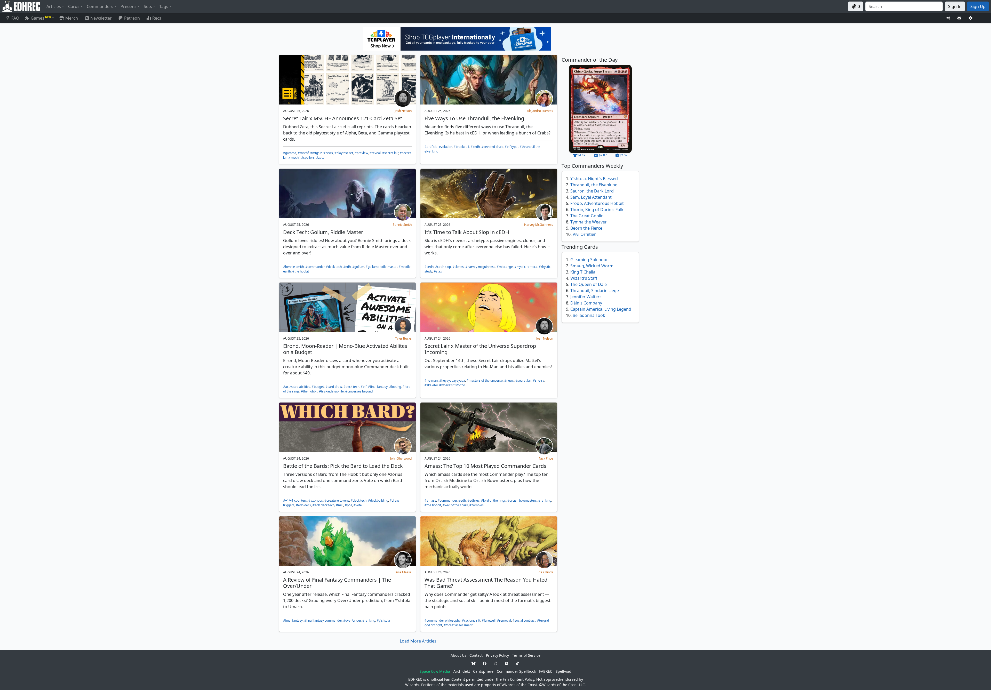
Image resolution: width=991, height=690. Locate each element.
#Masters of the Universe (485, 380)
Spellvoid (563, 671)
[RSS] (506, 663)
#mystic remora (525, 266)
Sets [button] (148, 6)
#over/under (352, 620)
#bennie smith (293, 266)
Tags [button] (163, 6)
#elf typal (511, 147)
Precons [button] (129, 6)
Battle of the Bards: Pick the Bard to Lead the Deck (343, 465)
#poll (348, 505)
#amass (430, 500)
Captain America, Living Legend (600, 309)
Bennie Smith (402, 224)
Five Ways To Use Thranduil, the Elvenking (474, 118)
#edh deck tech (323, 505)
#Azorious (315, 500)
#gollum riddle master (381, 266)
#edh (347, 266)
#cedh (475, 147)
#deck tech (334, 266)
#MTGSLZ (316, 153)
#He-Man (431, 380)
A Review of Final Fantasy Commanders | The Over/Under (337, 582)
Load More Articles (418, 641)
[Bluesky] (473, 663)
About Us (458, 655)
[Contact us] (959, 18)
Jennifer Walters (586, 297)
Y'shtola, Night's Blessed (594, 178)
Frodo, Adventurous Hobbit (597, 203)
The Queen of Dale (588, 284)
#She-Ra (538, 380)
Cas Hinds (546, 572)
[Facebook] (484, 663)
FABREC (545, 671)
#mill (339, 505)
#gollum (358, 266)
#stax (438, 271)
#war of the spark (455, 505)
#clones (458, 266)
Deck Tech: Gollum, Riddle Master (323, 232)
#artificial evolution (438, 147)
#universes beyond (359, 391)
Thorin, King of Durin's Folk (597, 209)
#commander (314, 266)
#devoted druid (492, 147)
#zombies (476, 505)
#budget (318, 386)
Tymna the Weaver (588, 222)
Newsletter (101, 18)
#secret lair (390, 153)
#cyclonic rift (471, 620)
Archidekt (461, 671)
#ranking (544, 500)
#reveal (375, 153)
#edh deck (303, 505)
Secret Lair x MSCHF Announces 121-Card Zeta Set (342, 118)
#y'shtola (383, 620)
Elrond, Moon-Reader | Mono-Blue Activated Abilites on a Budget (345, 349)
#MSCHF (303, 153)
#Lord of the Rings (493, 500)
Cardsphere (483, 671)
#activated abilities (296, 386)
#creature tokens (336, 500)
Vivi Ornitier (584, 234)
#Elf (363, 386)
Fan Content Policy (518, 679)
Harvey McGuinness (538, 224)
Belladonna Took (589, 315)
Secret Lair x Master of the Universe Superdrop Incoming (480, 349)
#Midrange (505, 266)
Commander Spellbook (516, 671)
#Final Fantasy (378, 386)
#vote (358, 505)
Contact (476, 655)
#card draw (333, 386)
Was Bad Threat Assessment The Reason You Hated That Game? (486, 582)
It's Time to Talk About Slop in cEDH (467, 232)
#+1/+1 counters (295, 500)
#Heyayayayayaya (452, 380)
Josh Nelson (403, 111)
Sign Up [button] (978, 6)
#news (328, 153)
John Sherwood (401, 458)
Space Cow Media (435, 671)
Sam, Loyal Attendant (591, 197)
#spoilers (308, 157)
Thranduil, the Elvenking (594, 185)
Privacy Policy (497, 655)
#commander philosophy (442, 620)
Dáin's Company (586, 303)
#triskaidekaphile (331, 391)
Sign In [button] (955, 6)
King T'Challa (582, 272)
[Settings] (970, 18)
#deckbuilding (378, 500)
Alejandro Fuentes (540, 111)
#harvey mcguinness (480, 266)
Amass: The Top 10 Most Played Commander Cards (485, 465)
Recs (156, 18)
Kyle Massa (403, 572)
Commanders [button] (100, 6)
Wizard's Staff (583, 278)
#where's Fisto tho (452, 385)
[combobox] (904, 6)
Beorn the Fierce (586, 228)
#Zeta (320, 157)
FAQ (15, 18)
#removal (504, 620)
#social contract (524, 620)
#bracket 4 (461, 147)
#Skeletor (431, 385)
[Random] (948, 18)
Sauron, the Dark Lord (592, 191)
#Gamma (289, 153)
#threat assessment (458, 625)
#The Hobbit (300, 271)
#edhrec (473, 500)
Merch (71, 18)
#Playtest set (343, 153)
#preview (361, 153)
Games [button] (41, 18)
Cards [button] (73, 6)
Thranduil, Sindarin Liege (594, 290)
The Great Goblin (587, 216)
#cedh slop (443, 266)
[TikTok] (517, 663)
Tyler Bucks (403, 338)
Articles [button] (53, 6)
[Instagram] (495, 663)
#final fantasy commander (323, 620)
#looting (395, 386)
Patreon (132, 18)
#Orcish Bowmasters (522, 500)
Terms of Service (526, 655)
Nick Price (546, 458)
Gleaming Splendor (589, 259)
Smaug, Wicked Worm (591, 266)
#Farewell (489, 620)
